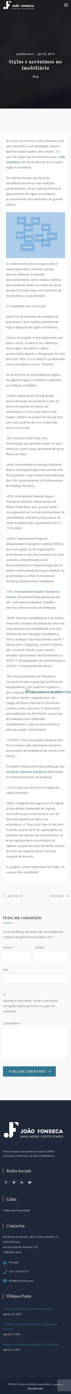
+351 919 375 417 (19, 1271)
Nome (8, 947)
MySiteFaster (35, 1388)
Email (40, 947)
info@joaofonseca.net (21, 1280)
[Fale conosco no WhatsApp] (48, 691)
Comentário (12, 1023)
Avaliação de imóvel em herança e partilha (28, 1308)
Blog (36, 76)
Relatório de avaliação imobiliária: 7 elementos (31, 1344)
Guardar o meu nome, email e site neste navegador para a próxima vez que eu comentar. (30, 1006)
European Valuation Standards (26, 772)
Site (5, 970)
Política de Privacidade (16, 1210)
